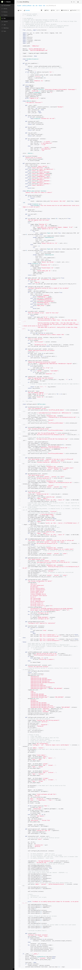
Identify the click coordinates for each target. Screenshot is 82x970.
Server (40, 5)
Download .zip (65, 10)
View (20, 10)
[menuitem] (7, 5)
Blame (47, 10)
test (44, 5)
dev (36, 5)
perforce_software (26, 5)
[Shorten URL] (41, 10)
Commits (27, 10)
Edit (59, 10)
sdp (33, 5)
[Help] (73, 2)
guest (19, 5)
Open (53, 10)
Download (76, 10)
